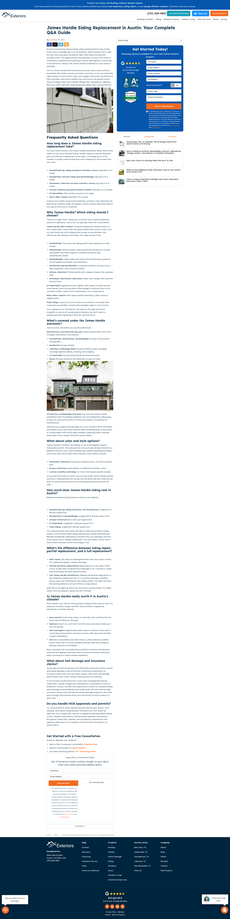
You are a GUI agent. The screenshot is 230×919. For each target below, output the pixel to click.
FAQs (84, 866)
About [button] (215, 19)
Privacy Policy (64, 817)
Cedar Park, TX (140, 852)
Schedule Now (91, 744)
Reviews (164, 861)
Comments (79, 826)
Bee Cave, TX (140, 847)
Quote (219, 13)
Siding (111, 861)
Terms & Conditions (90, 870)
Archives (172, 136)
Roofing (111, 847)
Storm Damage (115, 856)
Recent (127, 136)
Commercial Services (117, 880)
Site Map (121, 912)
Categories (149, 136)
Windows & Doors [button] (171, 19)
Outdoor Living (114, 875)
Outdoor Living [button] (188, 19)
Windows (112, 866)
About (163, 847)
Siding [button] (158, 19)
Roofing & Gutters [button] (145, 19)
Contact (85, 847)
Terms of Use (68, 814)
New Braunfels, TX (142, 866)
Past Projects (166, 870)
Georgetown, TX (141, 856)
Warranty (86, 852)
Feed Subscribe (97, 782)
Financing (86, 856)
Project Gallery (78, 748)
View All (137, 870)
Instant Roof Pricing (178, 13)
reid (51, 40)
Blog (163, 852)
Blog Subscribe (63, 783)
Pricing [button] (224, 19)
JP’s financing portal (85, 751)
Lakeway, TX (140, 861)
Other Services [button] (204, 19)
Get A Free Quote (164, 106)
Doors (110, 870)
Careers (164, 866)
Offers (163, 856)
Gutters (111, 852)
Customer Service (90, 861)
